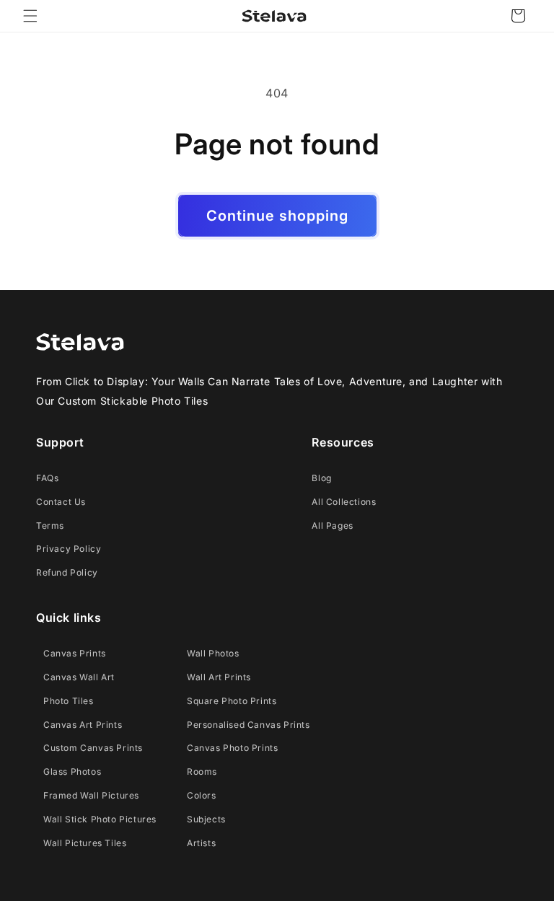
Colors (201, 795)
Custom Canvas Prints (93, 747)
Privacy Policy (68, 548)
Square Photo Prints (231, 700)
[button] (30, 16)
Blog (321, 478)
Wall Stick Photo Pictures (100, 819)
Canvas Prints (74, 653)
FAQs (47, 478)
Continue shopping (277, 215)
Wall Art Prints (219, 677)
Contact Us (61, 501)
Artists (201, 843)
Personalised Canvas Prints (248, 724)
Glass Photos (72, 771)
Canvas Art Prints (82, 724)
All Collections (344, 501)
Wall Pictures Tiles (84, 843)
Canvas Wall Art (79, 677)
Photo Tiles (68, 700)
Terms (50, 525)
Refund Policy (67, 572)
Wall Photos (213, 653)
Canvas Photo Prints (232, 747)
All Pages (332, 525)
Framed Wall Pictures (91, 795)
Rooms (202, 771)
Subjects (206, 819)
